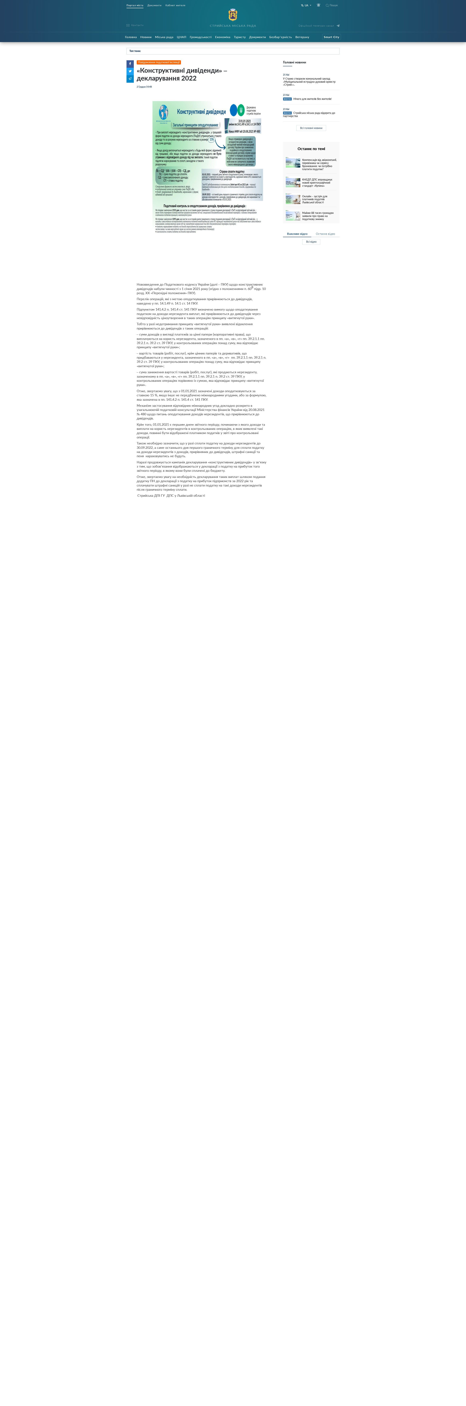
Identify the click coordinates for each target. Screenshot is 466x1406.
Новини (146, 37)
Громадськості (201, 37)
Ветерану (302, 37)
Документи (154, 5)
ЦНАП (181, 37)
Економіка (222, 37)
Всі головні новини (311, 128)
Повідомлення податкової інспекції (158, 62)
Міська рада (164, 37)
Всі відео (311, 241)
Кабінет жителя (175, 5)
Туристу (240, 37)
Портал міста (135, 5)
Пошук (334, 5)
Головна (131, 37)
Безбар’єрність (280, 37)
